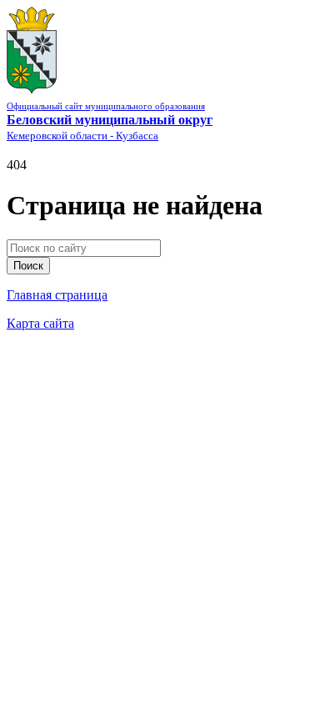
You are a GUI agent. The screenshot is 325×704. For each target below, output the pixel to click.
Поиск (28, 265)
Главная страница (57, 295)
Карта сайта (40, 323)
